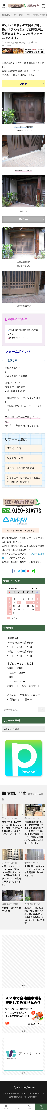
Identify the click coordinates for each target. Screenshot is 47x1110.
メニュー (17, 1108)
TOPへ (41, 1108)
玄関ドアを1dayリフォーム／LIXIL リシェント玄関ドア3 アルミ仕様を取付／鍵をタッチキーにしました (12, 828)
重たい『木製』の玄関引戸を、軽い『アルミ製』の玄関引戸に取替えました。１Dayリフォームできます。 (35, 915)
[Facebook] (14, 571)
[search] (42, 709)
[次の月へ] (37, 588)
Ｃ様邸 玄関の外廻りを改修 (11, 909)
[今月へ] (32, 588)
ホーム (6, 1108)
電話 (29, 1108)
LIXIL (36, 42)
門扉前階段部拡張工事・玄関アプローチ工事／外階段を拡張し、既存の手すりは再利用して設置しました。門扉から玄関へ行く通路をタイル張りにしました (34, 832)
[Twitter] (19, 571)
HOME (7, 15)
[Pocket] (28, 571)
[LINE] (33, 571)
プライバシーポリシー (23, 1087)
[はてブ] (23, 571)
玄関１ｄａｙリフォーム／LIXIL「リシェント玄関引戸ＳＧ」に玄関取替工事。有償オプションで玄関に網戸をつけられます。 (11, 875)
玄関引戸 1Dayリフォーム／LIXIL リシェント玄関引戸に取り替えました (34, 871)
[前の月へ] (28, 588)
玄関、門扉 (18, 15)
